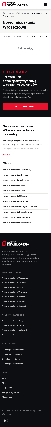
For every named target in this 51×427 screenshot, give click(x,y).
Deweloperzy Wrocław (12, 363)
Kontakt (5, 378)
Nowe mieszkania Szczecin (14, 306)
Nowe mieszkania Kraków (13, 282)
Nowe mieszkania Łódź (12, 287)
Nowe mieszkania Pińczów (15, 196)
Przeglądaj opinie (25, 106)
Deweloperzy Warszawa (13, 349)
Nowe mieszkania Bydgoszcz (15, 321)
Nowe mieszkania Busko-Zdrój (17, 169)
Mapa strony (7, 397)
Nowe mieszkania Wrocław (14, 292)
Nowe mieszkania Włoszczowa (17, 222)
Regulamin (7, 388)
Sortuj (45, 36)
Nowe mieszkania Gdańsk (14, 301)
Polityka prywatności (11, 392)
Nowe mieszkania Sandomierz (16, 201)
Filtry (32, 36)
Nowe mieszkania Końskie (15, 190)
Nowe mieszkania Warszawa (15, 278)
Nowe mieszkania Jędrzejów (16, 180)
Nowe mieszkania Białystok (14, 330)
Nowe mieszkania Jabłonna (15, 175)
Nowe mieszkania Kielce (14, 185)
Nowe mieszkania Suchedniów (17, 217)
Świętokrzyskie (23, 13)
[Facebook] (5, 420)
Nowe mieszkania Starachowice (17, 212)
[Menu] (46, 4)
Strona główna (9, 13)
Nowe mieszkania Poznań (13, 296)
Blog (4, 383)
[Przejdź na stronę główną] (15, 4)
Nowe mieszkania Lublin (13, 325)
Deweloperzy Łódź (11, 359)
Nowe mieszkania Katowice (14, 335)
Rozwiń (6, 154)
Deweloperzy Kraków (12, 354)
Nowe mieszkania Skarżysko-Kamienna (20, 206)
